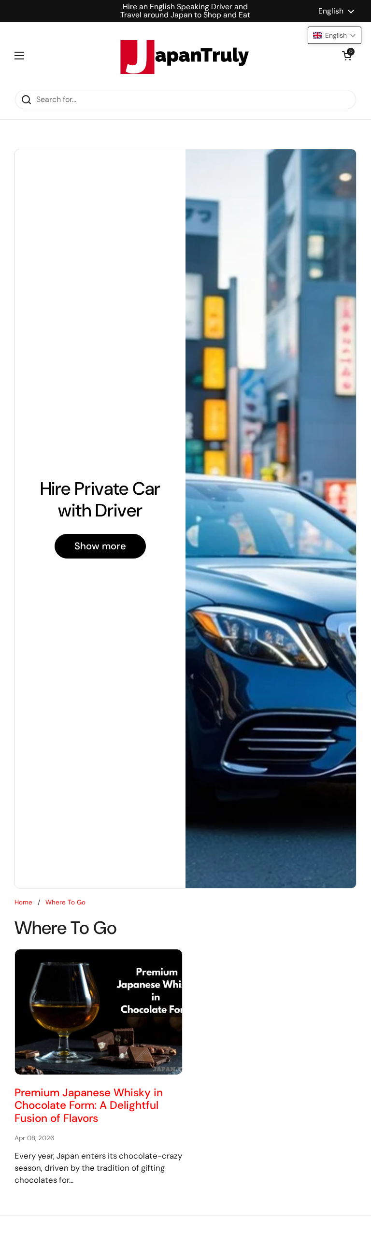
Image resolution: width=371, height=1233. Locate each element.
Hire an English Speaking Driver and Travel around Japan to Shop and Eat (185, 10)
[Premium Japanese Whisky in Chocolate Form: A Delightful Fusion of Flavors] (98, 1012)
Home (23, 902)
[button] (347, 55)
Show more (100, 546)
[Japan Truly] (183, 55)
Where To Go (65, 902)
